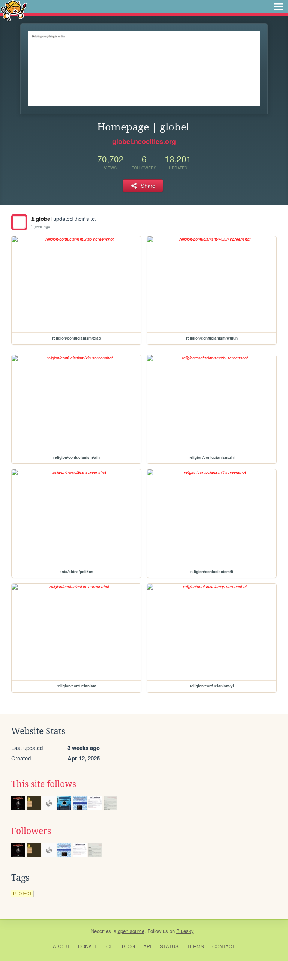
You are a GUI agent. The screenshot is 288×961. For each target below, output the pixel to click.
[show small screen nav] (278, 6)
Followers (31, 831)
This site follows (43, 784)
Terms (195, 946)
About (61, 946)
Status (169, 946)
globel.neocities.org (144, 141)
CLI (110, 946)
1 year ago (40, 226)
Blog (128, 946)
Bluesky (185, 930)
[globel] (19, 222)
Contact (223, 946)
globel (44, 218)
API (147, 946)
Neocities (101, 930)
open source (131, 930)
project (22, 893)
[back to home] (13, 10)
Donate (88, 946)
